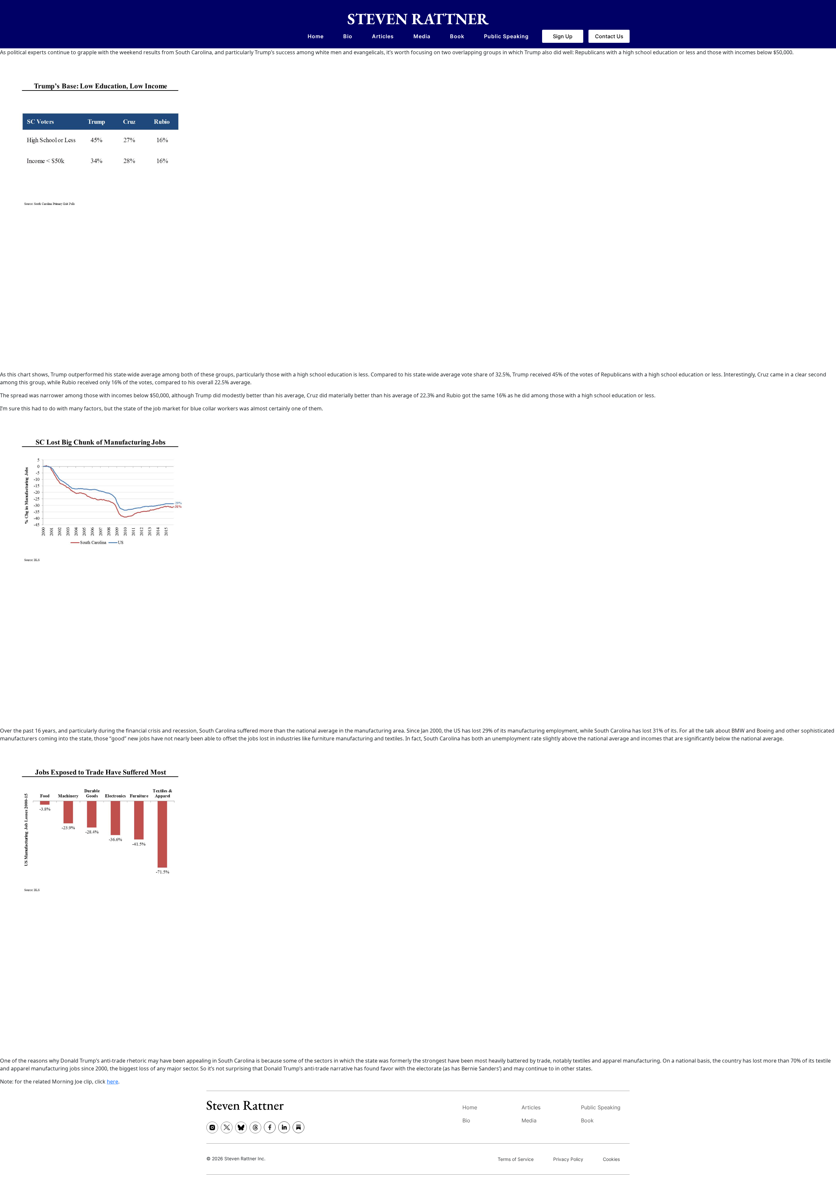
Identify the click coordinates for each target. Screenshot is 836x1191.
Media (421, 36)
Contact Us (609, 36)
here (112, 1081)
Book (457, 36)
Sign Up (562, 36)
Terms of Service (516, 1159)
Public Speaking (506, 36)
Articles (383, 36)
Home (316, 36)
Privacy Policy (568, 1159)
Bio (347, 36)
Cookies (611, 1159)
